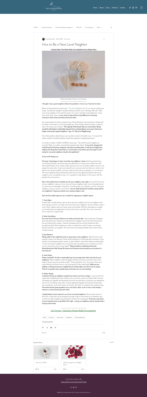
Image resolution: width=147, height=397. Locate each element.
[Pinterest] (136, 8)
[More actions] (104, 39)
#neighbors (69, 317)
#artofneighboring (80, 317)
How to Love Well (41, 362)
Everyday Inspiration (46, 27)
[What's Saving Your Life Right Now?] (73, 352)
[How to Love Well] (46, 352)
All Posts (36, 27)
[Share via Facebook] (43, 327)
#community (60, 317)
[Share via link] (55, 327)
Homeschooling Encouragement (64, 27)
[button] (142, 7)
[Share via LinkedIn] (51, 327)
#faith (44, 317)
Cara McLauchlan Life (74, 379)
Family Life (79, 27)
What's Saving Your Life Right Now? (72, 363)
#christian (51, 317)
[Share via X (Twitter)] (47, 327)
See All (111, 342)
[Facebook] (130, 8)
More (98, 27)
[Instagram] (133, 8)
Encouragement (89, 27)
